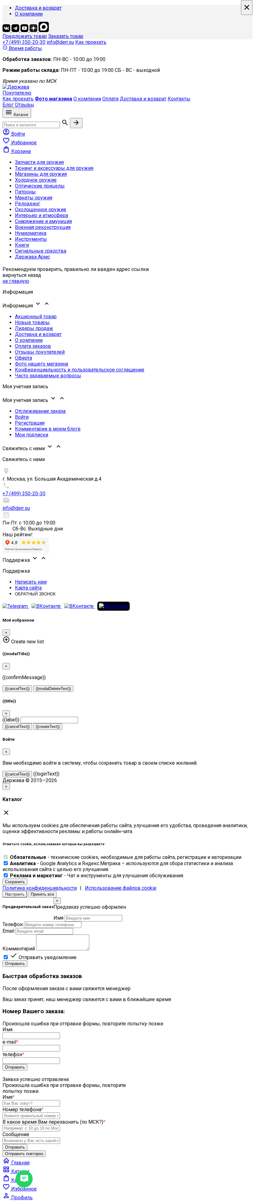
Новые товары (32, 322)
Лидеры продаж (34, 328)
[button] (127, 304)
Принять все (42, 894)
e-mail (10, 1042)
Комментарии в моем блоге (48, 429)
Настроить (15, 894)
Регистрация (29, 423)
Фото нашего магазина (41, 364)
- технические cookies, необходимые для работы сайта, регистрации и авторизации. (126, 857)
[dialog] (127, 932)
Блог (8, 105)
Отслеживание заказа (40, 411)
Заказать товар (65, 36)
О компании (29, 14)
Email (8, 931)
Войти (22, 417)
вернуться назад (21, 275)
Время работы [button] (22, 48)
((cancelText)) (17, 688)
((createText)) (48, 726)
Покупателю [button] (16, 93)
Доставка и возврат (38, 8)
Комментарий (18, 949)
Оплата (110, 99)
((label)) (10, 720)
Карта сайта (28, 588)
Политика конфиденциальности (39, 888)
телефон (13, 1054)
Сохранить (15, 881)
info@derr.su (60, 42)
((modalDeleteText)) (53, 688)
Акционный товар (36, 316)
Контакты (179, 99)
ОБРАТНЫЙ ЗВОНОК (35, 594)
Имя (58, 918)
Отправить (15, 963)
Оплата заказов (33, 346)
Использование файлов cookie (120, 888)
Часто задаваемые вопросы (48, 376)
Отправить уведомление (43, 957)
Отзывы (24, 105)
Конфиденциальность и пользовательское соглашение (79, 370)
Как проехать (90, 42)
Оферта (23, 358)
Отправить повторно (24, 1153)
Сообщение (15, 1134)
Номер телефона (23, 1109)
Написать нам (31, 582)
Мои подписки (31, 435)
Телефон (12, 924)
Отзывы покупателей (40, 352)
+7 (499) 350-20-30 (23, 42)
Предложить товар (24, 36)
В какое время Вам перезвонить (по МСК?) (53, 1122)
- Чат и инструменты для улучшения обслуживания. (97, 876)
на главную (15, 281)
